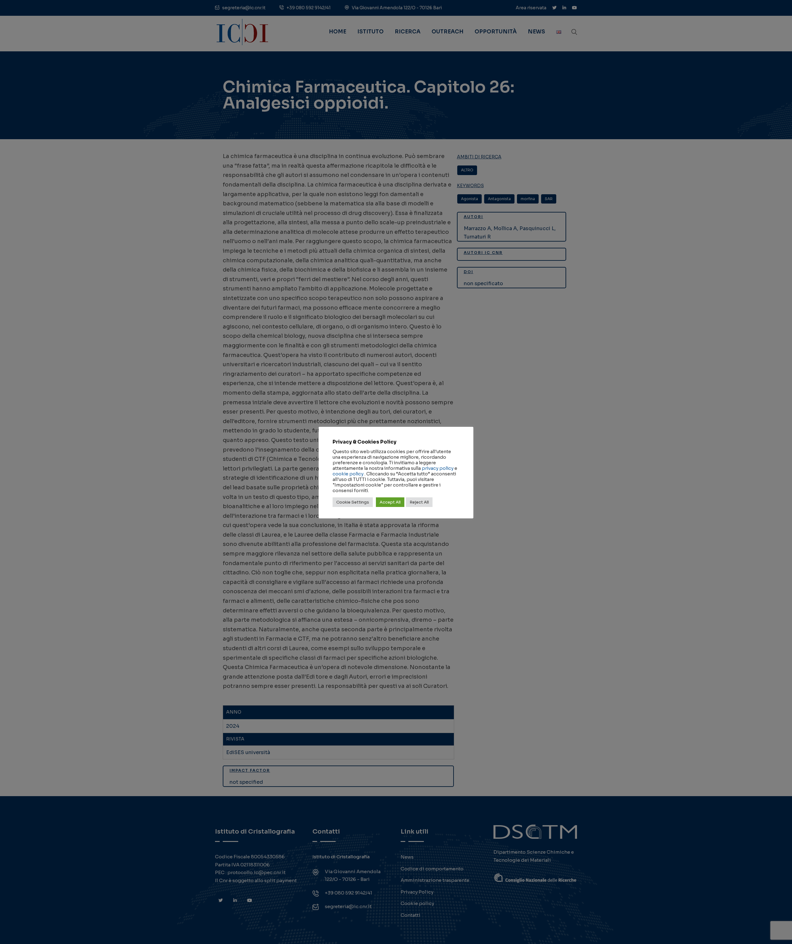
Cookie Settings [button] (352, 502)
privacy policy (438, 468)
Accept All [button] (390, 502)
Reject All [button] (419, 502)
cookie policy (348, 474)
